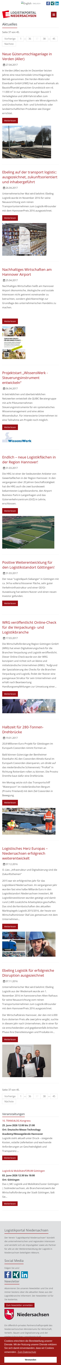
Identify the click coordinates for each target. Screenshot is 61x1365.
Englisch (36, 3)
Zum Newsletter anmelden (19, 1305)
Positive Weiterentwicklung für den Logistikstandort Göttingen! (28, 565)
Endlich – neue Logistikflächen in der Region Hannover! (29, 459)
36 (29, 38)
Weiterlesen (10, 120)
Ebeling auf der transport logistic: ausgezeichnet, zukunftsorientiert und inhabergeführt (29, 177)
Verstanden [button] (30, 1359)
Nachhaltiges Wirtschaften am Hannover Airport (27, 272)
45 (54, 38)
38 (44, 38)
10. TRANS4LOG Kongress (16, 1120)
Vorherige (10, 38)
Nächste (9, 44)
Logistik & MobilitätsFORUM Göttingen (23, 1170)
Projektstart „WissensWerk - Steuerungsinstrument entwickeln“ (25, 377)
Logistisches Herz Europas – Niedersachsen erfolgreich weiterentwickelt (25, 853)
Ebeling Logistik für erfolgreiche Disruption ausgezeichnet (28, 973)
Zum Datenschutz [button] (27, 1352)
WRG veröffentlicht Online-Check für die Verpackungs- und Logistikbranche (29, 627)
